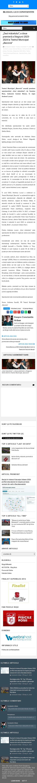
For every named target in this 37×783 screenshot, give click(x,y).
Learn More (15, 781)
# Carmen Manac (28, 308)
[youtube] (20, 2)
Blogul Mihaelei (7, 564)
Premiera (9, 51)
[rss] (23, 2)
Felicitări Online (7, 573)
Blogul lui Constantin (18, 12)
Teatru (28, 51)
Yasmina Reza (23, 53)
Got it (24, 781)
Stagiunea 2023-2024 (19, 51)
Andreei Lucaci (7, 49)
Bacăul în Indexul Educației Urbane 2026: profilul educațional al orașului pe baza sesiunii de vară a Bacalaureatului (16, 482)
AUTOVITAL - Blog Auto (9, 567)
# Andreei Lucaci (16, 308)
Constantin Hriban (12, 706)
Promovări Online (7, 570)
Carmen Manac (17, 49)
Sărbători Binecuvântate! (20, 465)
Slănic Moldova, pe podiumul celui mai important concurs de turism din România (22, 690)
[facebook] (14, 2)
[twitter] (16, 2)
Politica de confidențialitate (10, 650)
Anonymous (11, 714)
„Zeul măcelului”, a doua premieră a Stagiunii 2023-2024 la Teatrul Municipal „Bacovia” (17, 372)
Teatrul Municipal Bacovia (10, 53)
